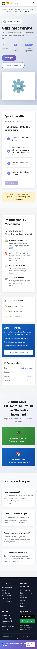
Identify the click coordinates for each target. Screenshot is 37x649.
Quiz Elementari (7, 587)
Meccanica (18, 11)
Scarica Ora (30, 644)
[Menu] (33, 3)
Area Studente (19, 197)
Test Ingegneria (7, 601)
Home (4, 9)
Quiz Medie (5, 590)
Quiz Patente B (6, 596)
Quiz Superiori (6, 593)
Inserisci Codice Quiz (8, 626)
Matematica (24, 598)
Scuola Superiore (14, 9)
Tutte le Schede (25, 590)
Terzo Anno (8, 11)
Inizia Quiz (9, 58)
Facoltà (4, 624)
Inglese (22, 603)
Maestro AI (5, 629)
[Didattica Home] (10, 3)
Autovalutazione (7, 618)
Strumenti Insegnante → (18, 352)
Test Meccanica (12, 317)
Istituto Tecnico (28, 9)
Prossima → (11, 183)
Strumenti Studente (13, 65)
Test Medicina (6, 598)
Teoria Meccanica (13, 311)
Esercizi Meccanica (14, 306)
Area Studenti (6, 615)
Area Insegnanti (7, 621)
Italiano (22, 600)
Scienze (22, 606)
